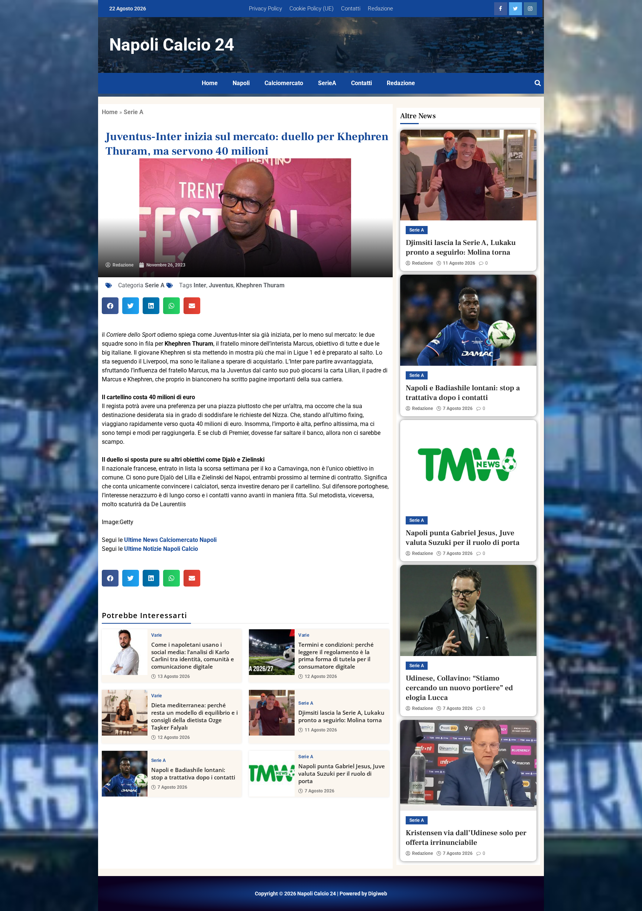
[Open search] (538, 83)
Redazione (380, 8)
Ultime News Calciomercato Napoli (170, 539)
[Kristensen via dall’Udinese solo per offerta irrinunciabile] (468, 765)
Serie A (133, 112)
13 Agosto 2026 (174, 676)
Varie (156, 635)
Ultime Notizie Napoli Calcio (161, 548)
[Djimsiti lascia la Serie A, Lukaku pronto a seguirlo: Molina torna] (272, 713)
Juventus (221, 285)
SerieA (327, 83)
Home (210, 83)
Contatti (350, 8)
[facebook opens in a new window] (500, 8)
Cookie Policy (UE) (311, 8)
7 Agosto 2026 (172, 787)
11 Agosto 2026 (321, 730)
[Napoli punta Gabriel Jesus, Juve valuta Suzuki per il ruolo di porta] (272, 774)
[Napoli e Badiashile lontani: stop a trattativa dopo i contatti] (124, 774)
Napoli (241, 83)
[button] (110, 305)
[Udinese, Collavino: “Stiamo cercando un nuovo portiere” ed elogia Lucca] (468, 610)
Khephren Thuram (260, 285)
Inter (200, 285)
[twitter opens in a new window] (515, 8)
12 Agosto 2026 (321, 676)
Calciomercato (284, 83)
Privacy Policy (265, 8)
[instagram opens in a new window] (530, 8)
